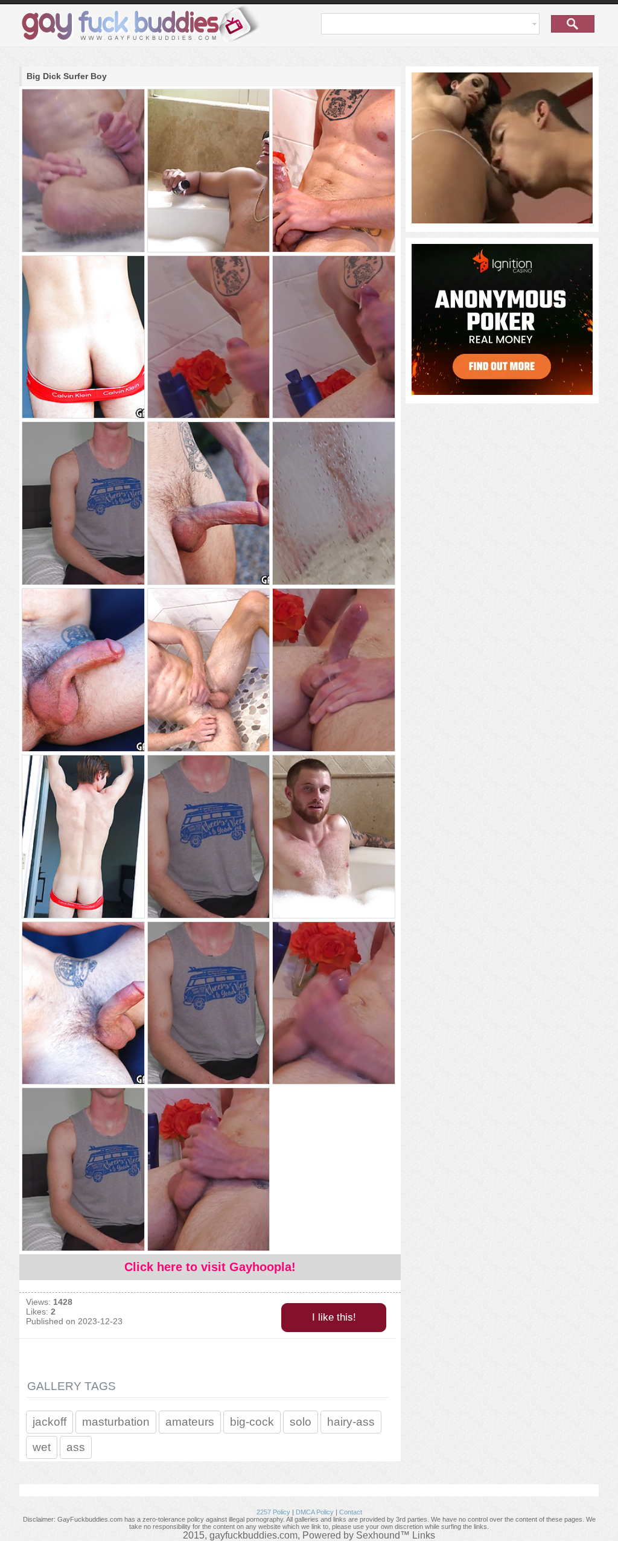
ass (75, 1447)
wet (42, 1447)
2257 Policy (273, 1512)
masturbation (116, 1421)
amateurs (189, 1421)
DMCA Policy (315, 1512)
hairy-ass (351, 1421)
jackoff (49, 1421)
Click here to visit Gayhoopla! (210, 1266)
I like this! (334, 1317)
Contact (350, 1512)
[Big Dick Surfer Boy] (83, 171)
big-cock (252, 1421)
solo (300, 1421)
